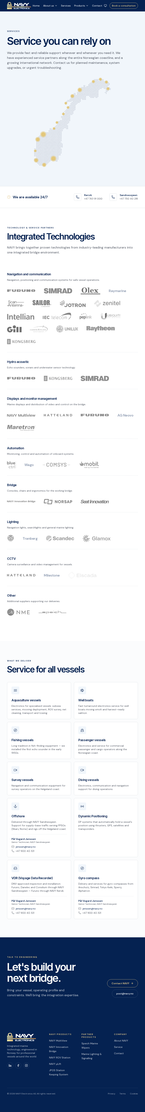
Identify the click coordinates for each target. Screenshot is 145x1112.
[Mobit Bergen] (89, 464)
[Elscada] (82, 575)
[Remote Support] (105, 5)
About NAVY (121, 1040)
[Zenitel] (107, 303)
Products (79, 5)
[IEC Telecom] (57, 316)
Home (36, 5)
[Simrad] (58, 290)
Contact (97, 5)
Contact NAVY (120, 983)
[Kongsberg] (21, 341)
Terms (123, 1093)
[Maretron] (21, 427)
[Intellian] (20, 316)
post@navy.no (125, 993)
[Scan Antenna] (15, 303)
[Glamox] (97, 538)
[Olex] (90, 290)
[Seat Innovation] (95, 501)
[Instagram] (26, 1065)
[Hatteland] (58, 415)
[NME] (18, 612)
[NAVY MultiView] (21, 415)
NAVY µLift (55, 1063)
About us (48, 5)
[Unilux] (67, 328)
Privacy (111, 1093)
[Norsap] (58, 501)
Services (66, 5)
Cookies (134, 1093)
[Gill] (14, 328)
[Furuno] (21, 290)
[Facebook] (18, 1065)
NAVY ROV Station (59, 1057)
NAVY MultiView (58, 1040)
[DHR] (10, 538)
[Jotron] (73, 303)
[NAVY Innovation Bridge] (21, 501)
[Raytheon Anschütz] (100, 328)
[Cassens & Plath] (39, 328)
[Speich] (52, 612)
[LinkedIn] (10, 1065)
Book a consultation (124, 5)
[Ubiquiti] (110, 316)
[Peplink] (86, 316)
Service (118, 1047)
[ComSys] (56, 464)
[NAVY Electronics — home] (19, 5)
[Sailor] (42, 303)
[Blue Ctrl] (11, 464)
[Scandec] (60, 538)
